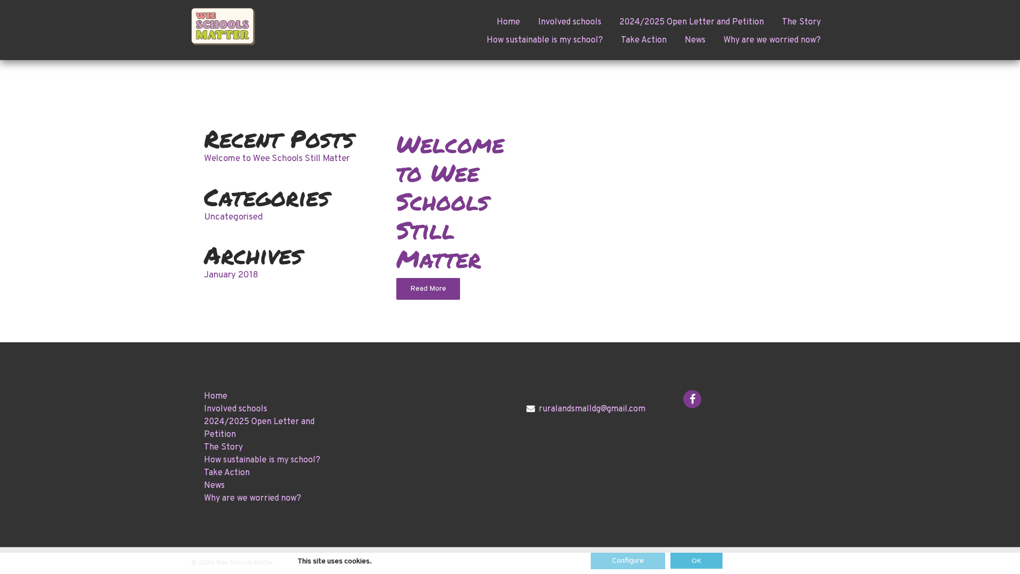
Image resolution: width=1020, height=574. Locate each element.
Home (508, 22)
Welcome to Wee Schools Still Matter (277, 159)
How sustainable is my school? (545, 40)
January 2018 (231, 275)
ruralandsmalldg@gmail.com (592, 409)
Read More (428, 288)
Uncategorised (233, 217)
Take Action (644, 40)
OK (696, 561)
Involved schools (569, 22)
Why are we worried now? (772, 40)
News (695, 40)
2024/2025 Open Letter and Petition (691, 22)
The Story (801, 22)
